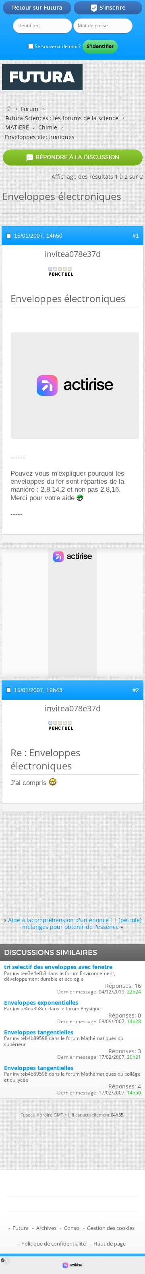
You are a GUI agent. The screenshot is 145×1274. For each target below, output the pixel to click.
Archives (46, 1228)
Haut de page (109, 1243)
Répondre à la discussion (72, 157)
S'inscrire (107, 8)
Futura (20, 1228)
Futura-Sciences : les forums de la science (61, 118)
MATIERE (17, 127)
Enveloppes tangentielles (38, 1032)
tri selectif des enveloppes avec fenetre (58, 967)
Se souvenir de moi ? (57, 46)
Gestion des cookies (111, 1228)
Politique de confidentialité (53, 1243)
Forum (29, 109)
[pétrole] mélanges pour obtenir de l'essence (82, 923)
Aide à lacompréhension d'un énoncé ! (60, 920)
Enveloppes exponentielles (41, 1002)
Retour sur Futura (37, 7)
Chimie (47, 127)
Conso (71, 1228)
